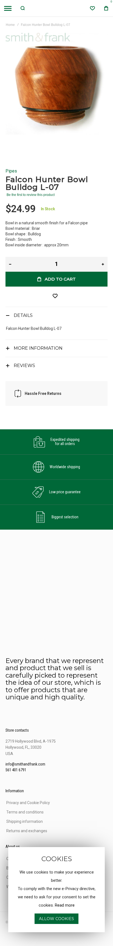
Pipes (11, 171)
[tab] (56, 315)
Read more (65, 905)
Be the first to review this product (31, 195)
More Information (38, 348)
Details (23, 315)
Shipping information (24, 821)
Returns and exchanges (26, 831)
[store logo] (56, 8)
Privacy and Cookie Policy (28, 803)
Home (10, 25)
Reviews (24, 365)
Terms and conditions (25, 812)
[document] (56, 889)
